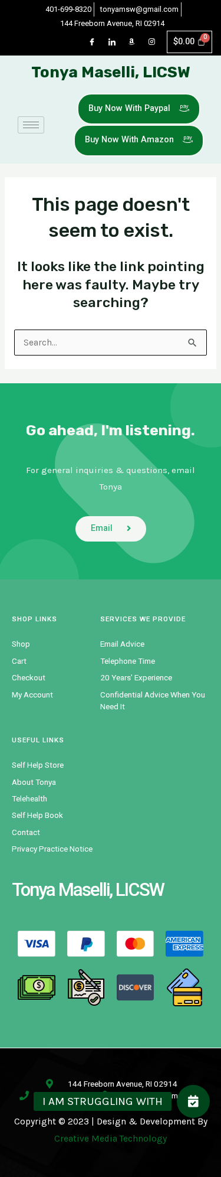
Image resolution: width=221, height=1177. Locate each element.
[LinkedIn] (112, 42)
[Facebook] (92, 42)
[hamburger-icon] (31, 124)
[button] (193, 1101)
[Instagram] (152, 42)
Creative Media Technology (110, 1138)
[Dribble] (132, 42)
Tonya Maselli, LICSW (110, 72)
